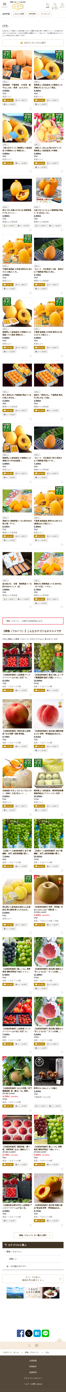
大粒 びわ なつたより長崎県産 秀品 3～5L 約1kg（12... (48, 211)
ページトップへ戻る (59, 1340)
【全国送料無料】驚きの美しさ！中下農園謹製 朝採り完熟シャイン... (48, 676)
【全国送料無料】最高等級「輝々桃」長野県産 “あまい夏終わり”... (16, 1148)
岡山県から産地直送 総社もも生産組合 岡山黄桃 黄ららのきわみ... (16, 908)
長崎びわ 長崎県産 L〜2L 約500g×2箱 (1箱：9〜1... (17, 522)
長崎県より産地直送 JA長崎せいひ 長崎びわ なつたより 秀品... (48, 86)
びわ (47, 1352)
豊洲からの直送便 (9, 222)
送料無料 (32, 14)
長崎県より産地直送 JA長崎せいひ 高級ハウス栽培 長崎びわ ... (16, 333)
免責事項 (33, 1372)
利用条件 (33, 1366)
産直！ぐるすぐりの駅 (11, 686)
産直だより (7, 96)
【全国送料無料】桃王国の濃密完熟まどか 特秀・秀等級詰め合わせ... (48, 732)
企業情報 (33, 1361)
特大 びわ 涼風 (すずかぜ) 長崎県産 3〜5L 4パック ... (16, 211)
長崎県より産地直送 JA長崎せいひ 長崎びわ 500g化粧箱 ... (16, 459)
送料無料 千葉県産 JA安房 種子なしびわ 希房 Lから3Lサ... (16, 86)
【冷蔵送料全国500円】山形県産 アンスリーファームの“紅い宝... (17, 1206)
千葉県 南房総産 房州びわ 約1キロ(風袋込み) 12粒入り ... (48, 522)
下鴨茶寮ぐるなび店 (42, 1097)
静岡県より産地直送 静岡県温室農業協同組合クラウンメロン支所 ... (48, 791)
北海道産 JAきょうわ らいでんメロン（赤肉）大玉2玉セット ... (17, 791)
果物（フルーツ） (14, 1251)
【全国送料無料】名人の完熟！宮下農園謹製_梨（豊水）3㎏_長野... (17, 1089)
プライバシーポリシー (33, 1378)
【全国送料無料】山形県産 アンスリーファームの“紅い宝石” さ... (16, 676)
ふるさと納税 (18, 14)
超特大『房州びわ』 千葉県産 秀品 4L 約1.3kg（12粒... (48, 396)
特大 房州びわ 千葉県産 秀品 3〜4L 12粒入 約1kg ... (16, 396)
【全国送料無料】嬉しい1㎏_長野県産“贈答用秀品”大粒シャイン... (16, 970)
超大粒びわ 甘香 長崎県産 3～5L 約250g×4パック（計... (17, 585)
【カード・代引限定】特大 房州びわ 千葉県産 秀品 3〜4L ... (48, 459)
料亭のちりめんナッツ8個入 (45, 1088)
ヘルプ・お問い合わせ (33, 1384)
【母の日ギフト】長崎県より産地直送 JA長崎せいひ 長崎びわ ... (17, 149)
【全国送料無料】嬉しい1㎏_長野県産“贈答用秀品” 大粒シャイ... (48, 1148)
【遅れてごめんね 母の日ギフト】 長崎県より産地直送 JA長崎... (48, 149)
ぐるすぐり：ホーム (10, 1352)
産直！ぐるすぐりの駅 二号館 (46, 921)
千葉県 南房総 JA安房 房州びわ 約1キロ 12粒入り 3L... (17, 270)
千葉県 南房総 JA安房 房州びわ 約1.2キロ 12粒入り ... (48, 333)
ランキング (45, 14)
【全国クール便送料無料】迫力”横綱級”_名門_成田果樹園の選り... (16, 852)
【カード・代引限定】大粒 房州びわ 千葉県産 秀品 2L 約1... (48, 270)
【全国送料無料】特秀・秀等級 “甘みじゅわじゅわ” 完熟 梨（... (48, 908)
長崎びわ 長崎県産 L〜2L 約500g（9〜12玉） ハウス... (47, 585)
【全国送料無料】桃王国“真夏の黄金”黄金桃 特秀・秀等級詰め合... (48, 1206)
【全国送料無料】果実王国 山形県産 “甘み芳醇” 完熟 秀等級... (16, 732)
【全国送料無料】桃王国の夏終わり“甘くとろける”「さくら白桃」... (48, 970)
